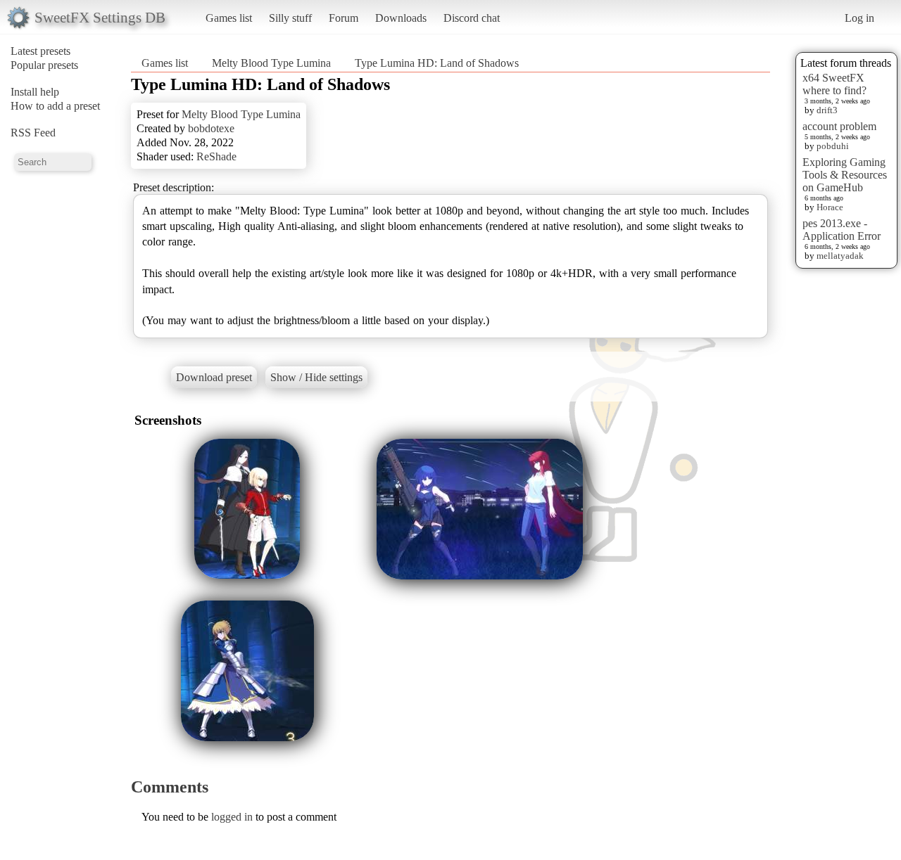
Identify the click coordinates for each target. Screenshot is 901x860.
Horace (830, 207)
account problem (839, 126)
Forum (343, 18)
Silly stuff (290, 18)
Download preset (214, 377)
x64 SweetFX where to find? (834, 84)
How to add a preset (55, 106)
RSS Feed (33, 133)
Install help (35, 92)
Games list (229, 18)
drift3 (827, 110)
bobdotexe (211, 128)
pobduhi (833, 146)
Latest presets (40, 51)
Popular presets (44, 65)
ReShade (216, 156)
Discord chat (471, 18)
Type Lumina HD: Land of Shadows (437, 63)
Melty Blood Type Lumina (271, 63)
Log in (859, 18)
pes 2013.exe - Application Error (841, 229)
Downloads (401, 18)
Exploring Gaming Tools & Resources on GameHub (844, 174)
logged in (232, 817)
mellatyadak (840, 255)
